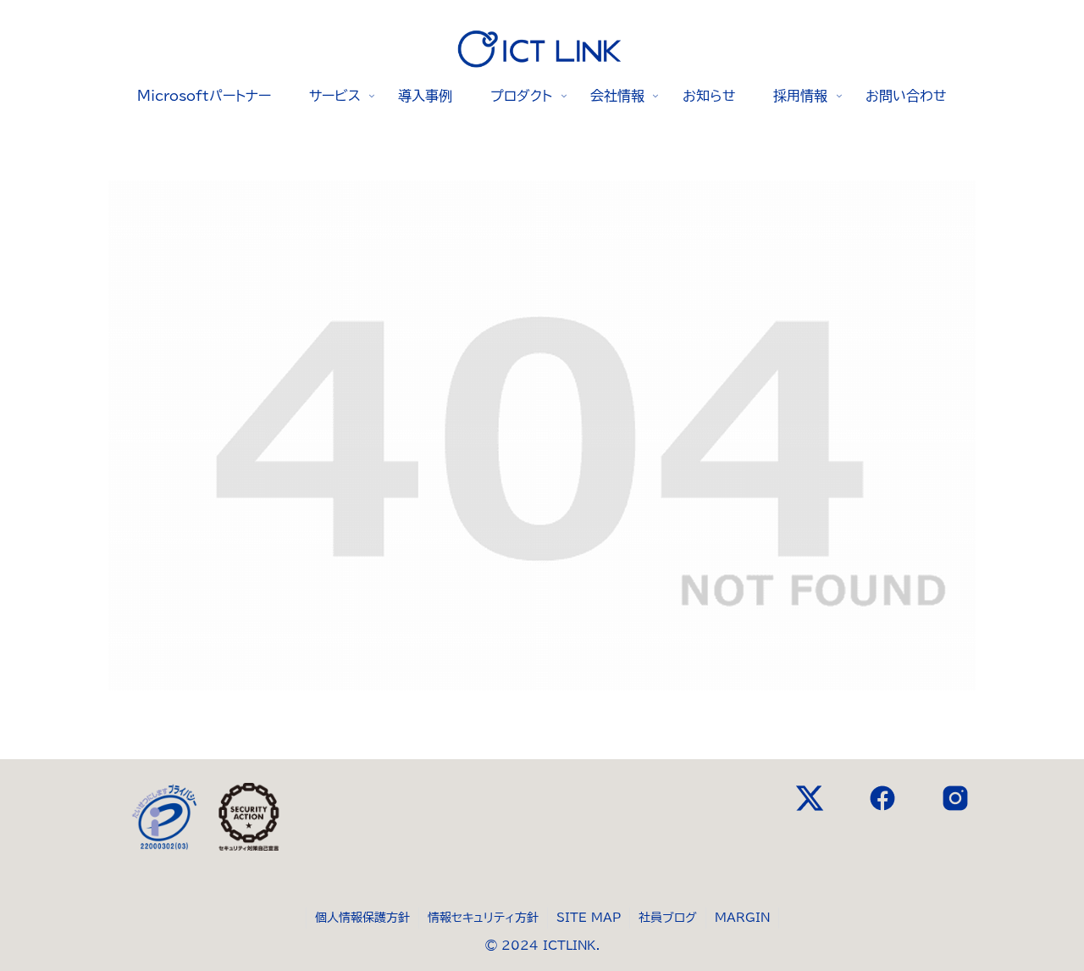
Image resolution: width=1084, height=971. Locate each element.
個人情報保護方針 (362, 918)
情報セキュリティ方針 (483, 918)
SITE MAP (588, 918)
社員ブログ (668, 918)
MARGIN (742, 918)
